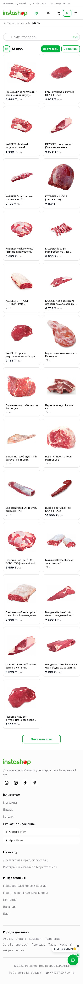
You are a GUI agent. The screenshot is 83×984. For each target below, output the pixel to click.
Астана (21, 939)
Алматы (8, 939)
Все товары (50, 48)
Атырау (8, 950)
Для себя (21, 3)
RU (48, 13)
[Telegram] (34, 782)
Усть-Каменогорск (15, 944)
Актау (20, 950)
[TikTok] (25, 782)
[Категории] (6, 48)
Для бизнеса (38, 3)
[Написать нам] (73, 959)
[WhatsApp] (6, 782)
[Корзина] (58, 13)
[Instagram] (15, 782)
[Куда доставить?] (36, 13)
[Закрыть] (78, 945)
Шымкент (36, 939)
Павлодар (38, 944)
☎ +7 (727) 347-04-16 (60, 972)
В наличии (71, 48)
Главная (8, 3)
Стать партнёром (59, 3)
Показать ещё (41, 739)
